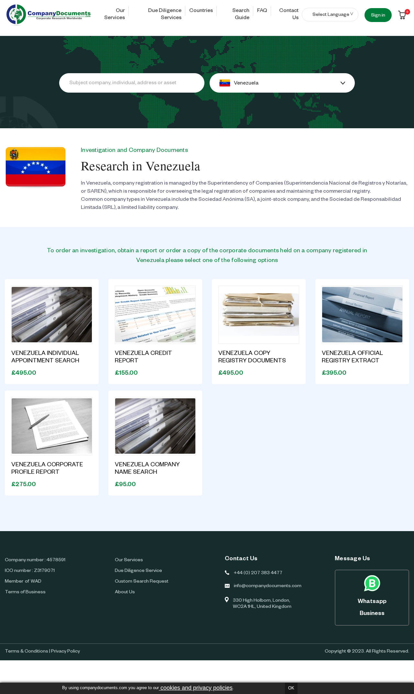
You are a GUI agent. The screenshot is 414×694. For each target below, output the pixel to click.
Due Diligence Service (138, 571)
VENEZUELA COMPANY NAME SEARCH (147, 469)
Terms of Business (25, 592)
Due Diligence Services (164, 14)
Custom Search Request (142, 582)
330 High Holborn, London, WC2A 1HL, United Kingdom (262, 604)
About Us (125, 592)
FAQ (262, 11)
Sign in (378, 15)
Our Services (114, 14)
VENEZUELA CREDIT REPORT (143, 358)
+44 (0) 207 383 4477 (258, 573)
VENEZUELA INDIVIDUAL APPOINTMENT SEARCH (45, 358)
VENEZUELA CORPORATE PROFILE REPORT (47, 469)
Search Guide (240, 14)
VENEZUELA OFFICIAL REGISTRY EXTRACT (352, 358)
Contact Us (289, 14)
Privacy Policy (65, 651)
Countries (201, 11)
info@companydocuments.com (267, 586)
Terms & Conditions (26, 651)
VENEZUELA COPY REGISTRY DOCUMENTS (252, 358)
